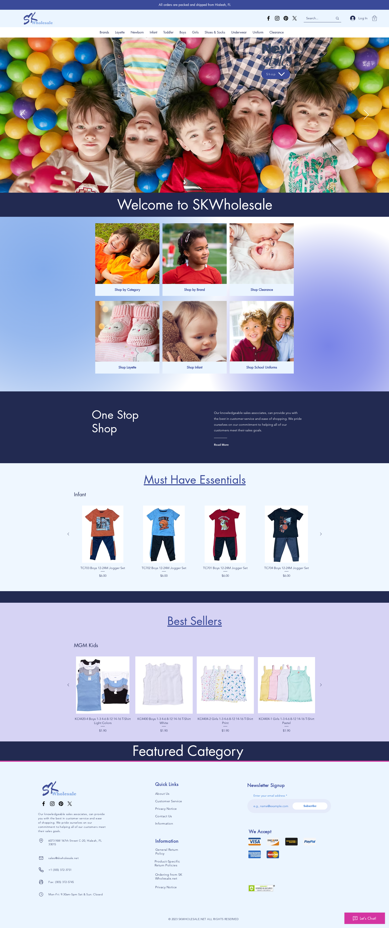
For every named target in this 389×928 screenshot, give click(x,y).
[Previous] (22, 115)
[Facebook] (268, 18)
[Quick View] (102, 534)
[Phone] (41, 840)
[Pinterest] (286, 18)
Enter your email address (269, 795)
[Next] (366, 115)
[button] (374, 18)
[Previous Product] (68, 534)
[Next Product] (320, 534)
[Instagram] (277, 18)
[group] (194, 543)
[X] (295, 18)
